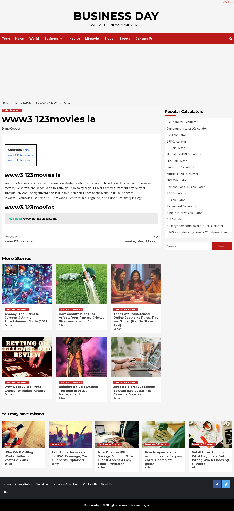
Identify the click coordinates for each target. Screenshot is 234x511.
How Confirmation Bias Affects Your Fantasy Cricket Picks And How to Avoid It (81, 317)
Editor (8, 325)
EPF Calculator (176, 141)
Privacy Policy (23, 484)
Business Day (116, 16)
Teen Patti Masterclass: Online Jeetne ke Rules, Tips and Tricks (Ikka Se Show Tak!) (135, 319)
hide (27, 149)
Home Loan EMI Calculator (184, 154)
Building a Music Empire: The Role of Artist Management (78, 390)
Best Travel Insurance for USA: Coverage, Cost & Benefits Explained (70, 456)
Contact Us (144, 38)
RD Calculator (176, 200)
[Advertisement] (117, 71)
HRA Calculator (177, 161)
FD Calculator (176, 148)
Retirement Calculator (181, 206)
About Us (106, 484)
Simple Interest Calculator (184, 213)
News (19, 38)
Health (74, 38)
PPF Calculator (176, 193)
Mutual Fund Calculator (182, 174)
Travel (109, 38)
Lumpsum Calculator (180, 167)
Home (7, 484)
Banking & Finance (109, 444)
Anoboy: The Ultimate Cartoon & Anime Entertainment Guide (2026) (27, 317)
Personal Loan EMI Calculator (186, 187)
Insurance (58, 444)
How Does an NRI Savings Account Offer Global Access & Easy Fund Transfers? (116, 458)
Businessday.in (140, 505)
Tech (6, 38)
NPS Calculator (177, 180)
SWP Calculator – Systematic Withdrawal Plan (197, 232)
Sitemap (9, 492)
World (34, 38)
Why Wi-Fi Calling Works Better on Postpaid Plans (19, 456)
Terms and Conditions (66, 484)
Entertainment (12, 110)
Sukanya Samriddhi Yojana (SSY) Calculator (195, 226)
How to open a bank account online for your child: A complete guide (163, 458)
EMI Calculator (176, 135)
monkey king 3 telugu (141, 239)
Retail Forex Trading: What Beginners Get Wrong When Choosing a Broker (210, 458)
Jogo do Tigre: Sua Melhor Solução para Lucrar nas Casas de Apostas (134, 390)
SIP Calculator (176, 219)
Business (51, 38)
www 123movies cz (20, 239)
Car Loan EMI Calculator (182, 122)
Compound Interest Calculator (187, 128)
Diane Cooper (11, 128)
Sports (125, 38)
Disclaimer (42, 484)
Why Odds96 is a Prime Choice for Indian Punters (25, 388)
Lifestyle (92, 38)
